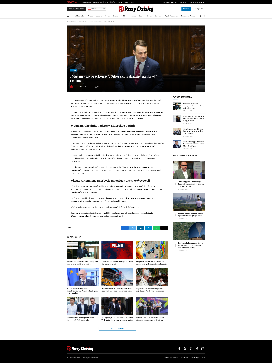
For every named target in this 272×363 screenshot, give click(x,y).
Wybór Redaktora (171, 16)
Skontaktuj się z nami (197, 2)
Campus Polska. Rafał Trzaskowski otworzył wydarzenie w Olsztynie (150, 319)
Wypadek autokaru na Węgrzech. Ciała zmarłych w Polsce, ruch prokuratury (116, 289)
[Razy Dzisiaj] (136, 8)
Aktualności (79, 16)
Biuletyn (186, 9)
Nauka (133, 16)
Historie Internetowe (76, 9)
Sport (141, 16)
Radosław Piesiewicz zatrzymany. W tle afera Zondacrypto (117, 262)
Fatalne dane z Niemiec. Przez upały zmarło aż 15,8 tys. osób (190, 214)
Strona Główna (71, 21)
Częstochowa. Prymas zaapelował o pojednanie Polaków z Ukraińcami (150, 289)
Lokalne (99, 16)
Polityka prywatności (170, 2)
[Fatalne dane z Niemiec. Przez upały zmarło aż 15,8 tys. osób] (189, 202)
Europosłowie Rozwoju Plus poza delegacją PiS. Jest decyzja (80, 319)
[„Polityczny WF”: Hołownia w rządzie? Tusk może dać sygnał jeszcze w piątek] (117, 306)
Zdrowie (158, 16)
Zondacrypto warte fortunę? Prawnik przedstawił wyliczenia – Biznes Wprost (191, 183)
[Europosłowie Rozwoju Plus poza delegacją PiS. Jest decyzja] (83, 306)
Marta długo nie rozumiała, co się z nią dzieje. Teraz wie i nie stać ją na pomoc (193, 118)
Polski (93, 9)
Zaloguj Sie (199, 9)
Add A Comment (117, 328)
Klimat (149, 16)
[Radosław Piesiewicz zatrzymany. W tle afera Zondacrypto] (117, 250)
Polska (90, 16)
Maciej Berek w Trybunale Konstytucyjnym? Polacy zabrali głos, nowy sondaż (82, 290)
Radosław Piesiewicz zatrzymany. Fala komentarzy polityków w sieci (82, 262)
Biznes (115, 16)
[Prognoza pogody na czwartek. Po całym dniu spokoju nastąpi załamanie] (152, 250)
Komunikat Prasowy (188, 16)
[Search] (201, 16)
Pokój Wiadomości (84, 87)
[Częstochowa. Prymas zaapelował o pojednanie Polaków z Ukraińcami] (152, 277)
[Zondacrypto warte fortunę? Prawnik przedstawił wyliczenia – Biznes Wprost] (189, 170)
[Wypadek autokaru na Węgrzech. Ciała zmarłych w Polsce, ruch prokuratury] (117, 277)
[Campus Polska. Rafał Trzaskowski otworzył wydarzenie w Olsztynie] (152, 306)
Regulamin (183, 2)
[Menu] (68, 16)
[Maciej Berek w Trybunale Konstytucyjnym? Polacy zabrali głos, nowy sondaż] (83, 277)
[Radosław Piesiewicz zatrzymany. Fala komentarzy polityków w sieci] (83, 250)
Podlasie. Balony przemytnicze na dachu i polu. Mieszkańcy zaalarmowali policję (190, 245)
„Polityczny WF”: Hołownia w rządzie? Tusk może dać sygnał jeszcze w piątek (117, 319)
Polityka (124, 16)
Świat (107, 16)
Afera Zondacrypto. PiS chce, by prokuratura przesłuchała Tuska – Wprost (107, 2)
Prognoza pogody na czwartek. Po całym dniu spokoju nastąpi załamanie (151, 262)
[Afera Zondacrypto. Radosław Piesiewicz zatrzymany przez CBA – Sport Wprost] (177, 144)
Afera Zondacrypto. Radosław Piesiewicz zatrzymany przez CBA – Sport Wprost (193, 144)
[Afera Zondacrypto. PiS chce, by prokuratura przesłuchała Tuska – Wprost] (177, 131)
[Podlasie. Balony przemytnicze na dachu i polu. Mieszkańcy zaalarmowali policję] (189, 231)
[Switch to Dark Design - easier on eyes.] (204, 16)
